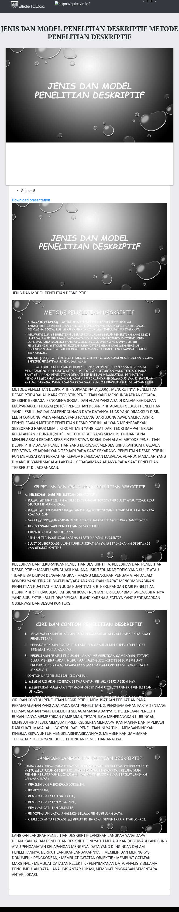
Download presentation (31, 200)
